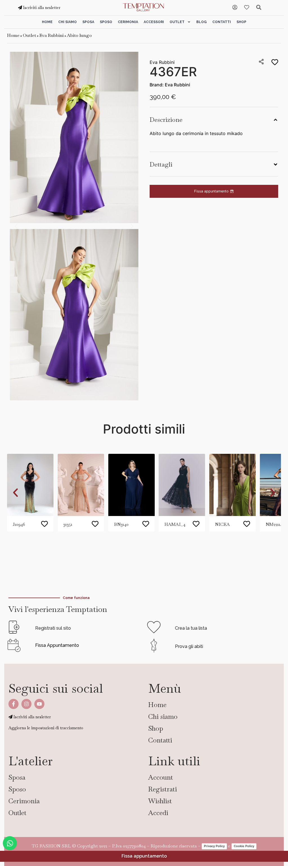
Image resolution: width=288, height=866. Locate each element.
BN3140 (121, 524)
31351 (67, 524)
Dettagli (161, 164)
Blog (201, 22)
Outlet (177, 22)
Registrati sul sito (53, 628)
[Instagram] (26, 704)
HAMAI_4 (174, 524)
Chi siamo (67, 22)
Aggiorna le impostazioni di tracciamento (45, 727)
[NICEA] (232, 485)
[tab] (214, 119)
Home (47, 22)
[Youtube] (39, 704)
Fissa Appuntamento (57, 645)
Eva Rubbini (51, 35)
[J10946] (30, 485)
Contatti (221, 22)
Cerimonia (128, 22)
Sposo (106, 22)
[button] (16, 226)
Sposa (88, 22)
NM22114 (274, 524)
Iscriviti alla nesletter (41, 7)
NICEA (222, 524)
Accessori (154, 22)
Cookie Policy (244, 846)
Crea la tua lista (191, 628)
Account (160, 777)
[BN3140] (131, 485)
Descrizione (166, 120)
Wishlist (160, 801)
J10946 (19, 524)
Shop (241, 22)
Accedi (158, 812)
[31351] (81, 485)
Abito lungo (79, 35)
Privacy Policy (214, 846)
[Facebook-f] (13, 704)
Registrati (162, 789)
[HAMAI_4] (182, 485)
